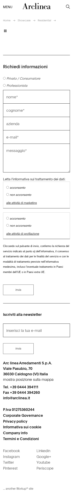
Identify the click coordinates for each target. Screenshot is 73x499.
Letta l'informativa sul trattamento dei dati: (34, 179)
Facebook (11, 450)
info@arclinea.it (16, 397)
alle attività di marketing (21, 203)
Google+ (43, 456)
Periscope (45, 468)
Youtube (43, 462)
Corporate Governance (23, 415)
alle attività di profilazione (22, 233)
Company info (15, 432)
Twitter (8, 462)
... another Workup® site (18, 488)
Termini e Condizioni (21, 438)
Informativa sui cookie (22, 426)
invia (18, 290)
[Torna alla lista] (5, 31)
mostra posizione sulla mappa (28, 379)
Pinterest (10, 468)
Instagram (11, 456)
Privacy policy (15, 421)
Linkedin (43, 450)
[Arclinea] (36, 6)
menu (6, 6)
